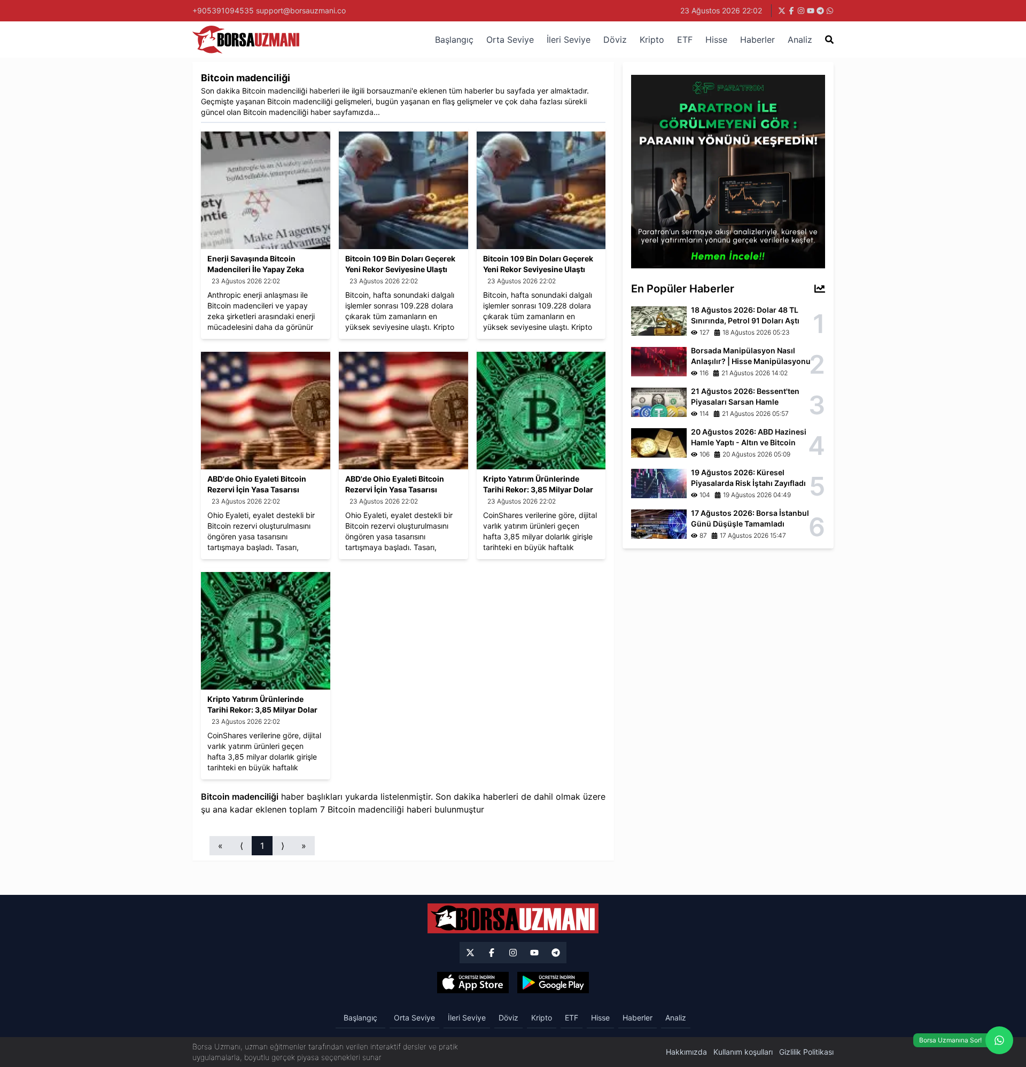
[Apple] (473, 982)
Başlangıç (454, 39)
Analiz (800, 39)
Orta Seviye (510, 39)
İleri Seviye (568, 39)
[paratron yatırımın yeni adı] (728, 170)
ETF (685, 39)
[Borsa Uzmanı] (470, 952)
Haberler (757, 39)
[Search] (829, 39)
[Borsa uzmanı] (782, 10)
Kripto (652, 39)
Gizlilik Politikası (806, 1051)
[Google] (553, 982)
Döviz (615, 39)
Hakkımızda (686, 1051)
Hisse (716, 39)
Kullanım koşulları (743, 1051)
